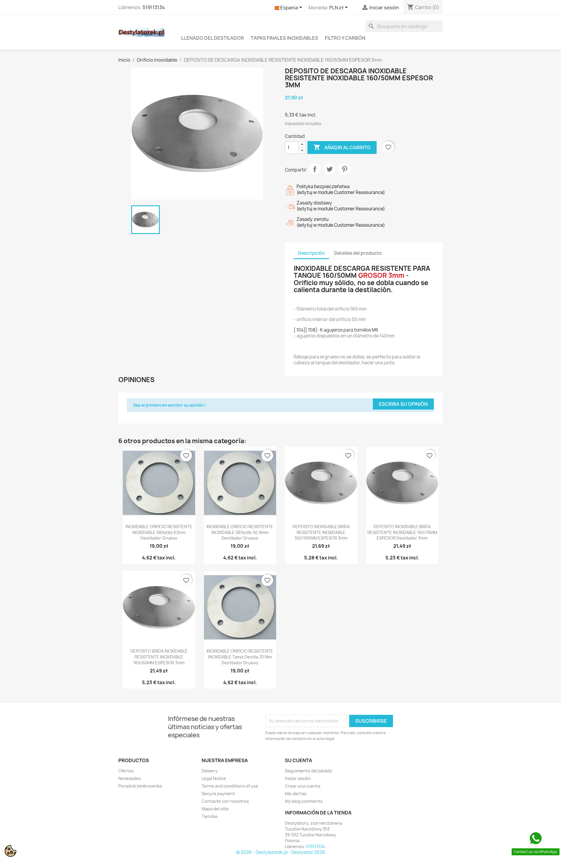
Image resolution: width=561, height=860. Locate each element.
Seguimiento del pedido (308, 771)
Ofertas (126, 771)
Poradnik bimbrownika (140, 786)
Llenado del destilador (212, 38)
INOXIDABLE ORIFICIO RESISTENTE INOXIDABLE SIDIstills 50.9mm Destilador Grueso (240, 532)
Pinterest (344, 169)
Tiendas (210, 816)
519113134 (154, 7)
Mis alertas (296, 793)
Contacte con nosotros (225, 801)
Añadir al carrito (342, 147)
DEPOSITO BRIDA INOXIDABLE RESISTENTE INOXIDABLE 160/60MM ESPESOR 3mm (159, 656)
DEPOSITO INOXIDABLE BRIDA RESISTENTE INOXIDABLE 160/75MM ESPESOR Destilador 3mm (402, 532)
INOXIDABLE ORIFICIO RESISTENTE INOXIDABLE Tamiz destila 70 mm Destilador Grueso (240, 656)
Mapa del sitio (215, 809)
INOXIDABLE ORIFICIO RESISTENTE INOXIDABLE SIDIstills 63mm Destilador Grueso (159, 532)
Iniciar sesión (298, 778)
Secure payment (218, 793)
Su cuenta (298, 760)
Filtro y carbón (345, 38)
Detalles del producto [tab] (358, 253)
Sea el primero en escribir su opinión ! (169, 405)
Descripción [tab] (311, 253)
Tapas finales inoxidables (284, 38)
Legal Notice (214, 778)
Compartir (315, 169)
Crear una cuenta (302, 786)
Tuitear (329, 169)
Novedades (129, 778)
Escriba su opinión (403, 404)
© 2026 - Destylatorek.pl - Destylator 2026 (280, 852)
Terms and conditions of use (230, 786)
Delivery (210, 771)
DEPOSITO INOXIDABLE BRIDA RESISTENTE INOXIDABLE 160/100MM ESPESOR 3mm (321, 532)
